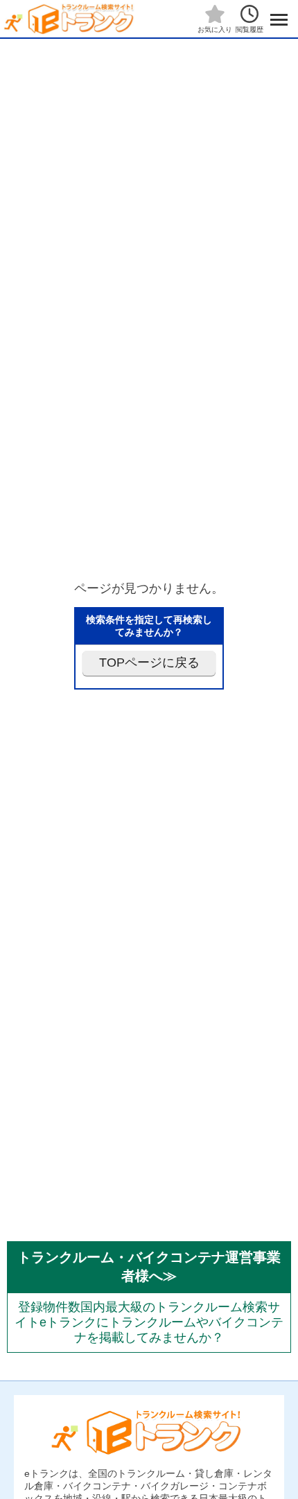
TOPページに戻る (149, 662)
